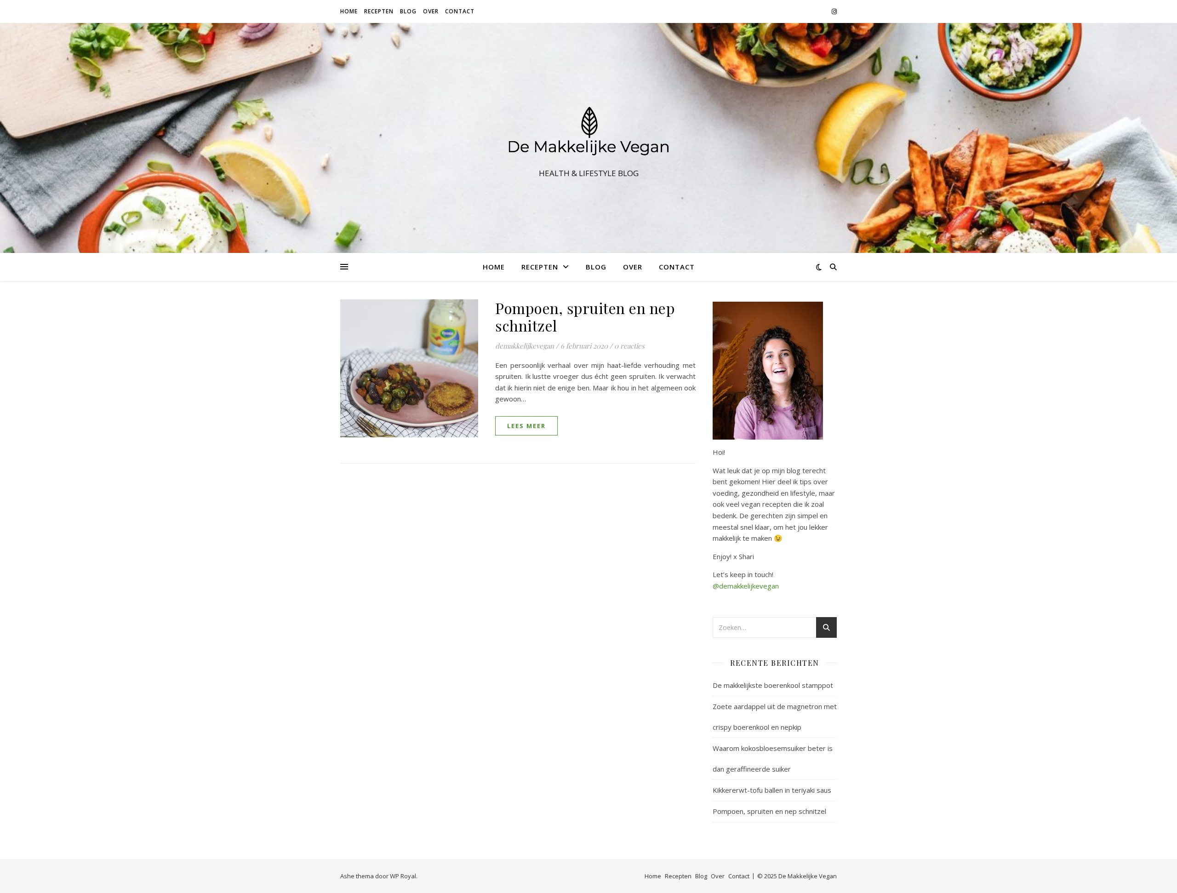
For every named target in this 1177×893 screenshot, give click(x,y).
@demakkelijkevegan (746, 585)
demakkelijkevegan (524, 345)
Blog (408, 11)
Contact (459, 11)
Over (431, 11)
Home (349, 11)
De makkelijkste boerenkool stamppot (773, 685)
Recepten (379, 11)
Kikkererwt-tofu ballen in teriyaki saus (772, 790)
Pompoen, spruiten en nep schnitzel (585, 316)
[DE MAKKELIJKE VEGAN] (588, 129)
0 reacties (629, 345)
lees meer (526, 426)
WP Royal (403, 876)
